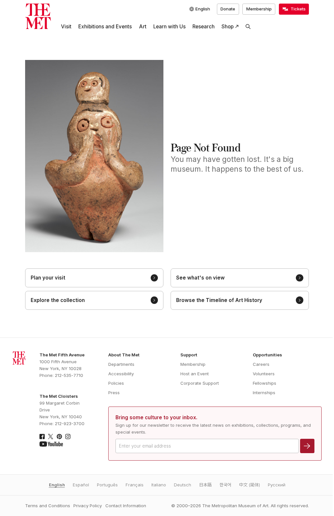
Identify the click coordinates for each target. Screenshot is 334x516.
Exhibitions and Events (105, 26)
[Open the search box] (248, 27)
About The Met (124, 354)
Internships (264, 392)
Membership (259, 8)
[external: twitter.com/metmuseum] (50, 436)
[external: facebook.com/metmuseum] (42, 436)
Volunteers (264, 373)
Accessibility (121, 373)
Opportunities (267, 354)
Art (142, 26)
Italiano (158, 484)
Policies (116, 383)
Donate (227, 8)
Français (135, 484)
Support (188, 354)
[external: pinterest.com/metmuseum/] (59, 436)
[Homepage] (38, 16)
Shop (227, 26)
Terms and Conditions (47, 505)
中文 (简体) (249, 484)
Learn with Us (169, 26)
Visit (66, 26)
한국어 (225, 484)
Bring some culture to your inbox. (156, 417)
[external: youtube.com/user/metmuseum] (51, 444)
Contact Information (125, 505)
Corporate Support (199, 383)
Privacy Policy (87, 505)
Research (203, 26)
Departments (121, 364)
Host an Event (194, 373)
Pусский (276, 484)
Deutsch (182, 484)
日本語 (205, 484)
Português (107, 484)
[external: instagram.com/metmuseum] (67, 436)
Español (81, 484)
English (57, 484)
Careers (261, 364)
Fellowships (264, 383)
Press (114, 392)
